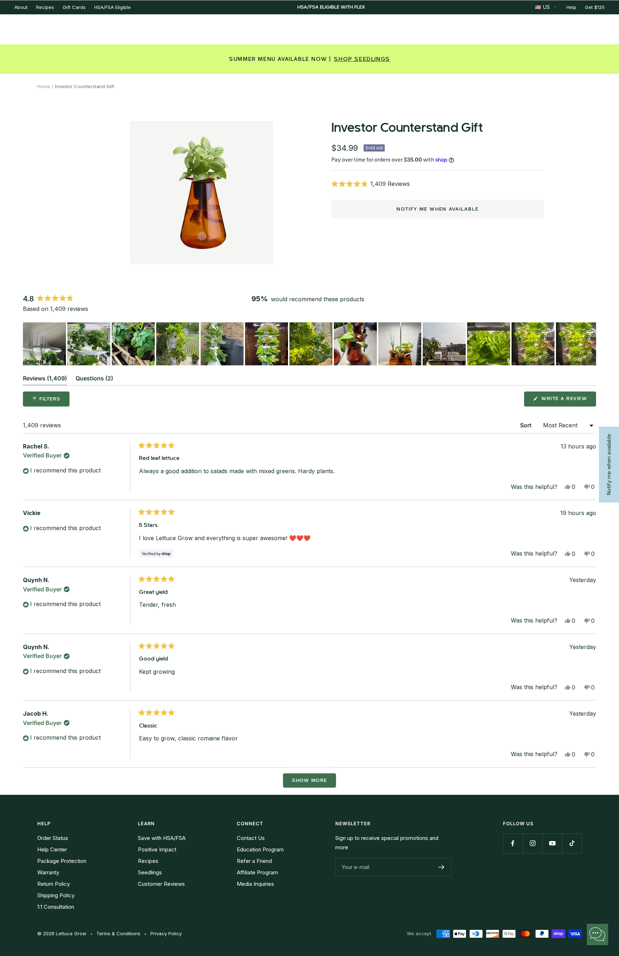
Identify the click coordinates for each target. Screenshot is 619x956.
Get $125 (595, 7)
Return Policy (53, 883)
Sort (526, 425)
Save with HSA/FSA (162, 838)
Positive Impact (157, 849)
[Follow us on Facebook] (513, 843)
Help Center (52, 849)
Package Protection (61, 860)
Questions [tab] (94, 380)
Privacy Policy (166, 933)
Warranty (48, 872)
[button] (437, 183)
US (542, 7)
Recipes (45, 7)
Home (43, 86)
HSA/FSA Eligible (112, 7)
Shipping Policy (56, 895)
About (21, 7)
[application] (597, 934)
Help (571, 7)
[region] (309, 343)
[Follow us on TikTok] (572, 843)
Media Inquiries (255, 883)
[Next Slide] (590, 343)
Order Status (52, 838)
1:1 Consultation (55, 906)
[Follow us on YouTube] (552, 843)
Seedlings (150, 872)
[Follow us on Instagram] (532, 843)
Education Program (260, 849)
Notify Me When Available (438, 209)
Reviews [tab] (45, 380)
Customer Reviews (161, 883)
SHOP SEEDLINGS (362, 59)
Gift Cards (74, 7)
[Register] (441, 867)
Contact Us (251, 838)
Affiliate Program (257, 872)
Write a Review (567, 401)
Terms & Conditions (118, 933)
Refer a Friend (254, 860)
